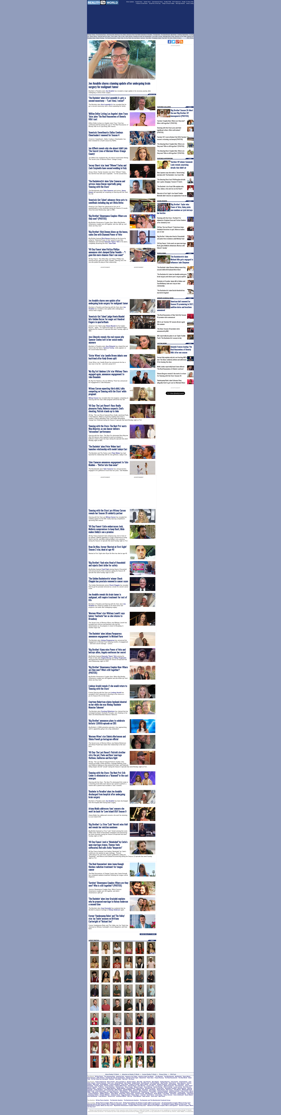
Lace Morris (189, 1092)
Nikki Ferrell (90, 1091)
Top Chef (164, 38)
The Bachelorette (165, 34)
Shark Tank (120, 38)
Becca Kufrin (111, 1081)
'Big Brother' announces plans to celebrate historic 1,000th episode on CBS (107, 722)
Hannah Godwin (109, 1085)
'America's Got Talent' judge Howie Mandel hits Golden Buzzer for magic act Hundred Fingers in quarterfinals (106, 319)
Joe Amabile (110, 91)
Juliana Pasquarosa (107, 640)
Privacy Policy (163, 1074)
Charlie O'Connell (134, 1084)
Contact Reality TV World (149, 1074)
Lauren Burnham (110, 1087)
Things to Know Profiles (168, 3)
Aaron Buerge (172, 1084)
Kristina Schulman (163, 1091)
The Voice (170, 38)
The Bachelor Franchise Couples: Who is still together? (144, 1104)
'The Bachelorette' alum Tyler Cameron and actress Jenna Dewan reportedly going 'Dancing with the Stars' (107, 184)
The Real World (182, 1077)
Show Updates (130, 1)
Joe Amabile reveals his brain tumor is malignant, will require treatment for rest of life (108, 597)
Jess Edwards (110, 346)
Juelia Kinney (145, 1092)
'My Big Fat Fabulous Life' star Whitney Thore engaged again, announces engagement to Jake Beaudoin (108, 374)
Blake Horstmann (169, 1085)
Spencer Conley (108, 348)
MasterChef (190, 36)
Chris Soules (174, 1081)
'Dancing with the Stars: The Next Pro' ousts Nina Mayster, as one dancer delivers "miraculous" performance (108, 429)
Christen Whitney (105, 1095)
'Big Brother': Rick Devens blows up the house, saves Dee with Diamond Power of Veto (108, 233)
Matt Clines (162, 1096)
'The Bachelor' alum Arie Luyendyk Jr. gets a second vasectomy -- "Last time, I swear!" (107, 99)
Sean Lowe (110, 1083)
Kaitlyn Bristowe (165, 1081)
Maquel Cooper (138, 1087)
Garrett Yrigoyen (92, 1087)
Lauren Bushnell (108, 1089)
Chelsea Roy (160, 1088)
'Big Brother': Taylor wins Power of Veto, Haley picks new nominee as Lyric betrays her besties (175, 208)
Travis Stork (124, 1084)
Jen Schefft (152, 1084)
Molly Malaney (124, 1091)
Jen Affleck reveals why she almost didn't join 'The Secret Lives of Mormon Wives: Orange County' (108, 151)
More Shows (190, 38)
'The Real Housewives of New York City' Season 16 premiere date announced (171, 316)
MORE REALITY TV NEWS (148, 934)
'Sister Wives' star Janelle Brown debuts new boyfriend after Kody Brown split (108, 357)
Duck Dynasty (91, 1077)
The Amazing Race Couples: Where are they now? (176, 1102)
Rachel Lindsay (131, 1081)
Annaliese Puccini (150, 1088)
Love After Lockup (157, 36)
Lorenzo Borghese (114, 1084)
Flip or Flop (121, 36)
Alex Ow (129, 1096)
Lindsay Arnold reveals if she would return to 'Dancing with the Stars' (108, 687)
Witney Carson (93, 398)
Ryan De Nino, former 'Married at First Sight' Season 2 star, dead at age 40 (108, 548)
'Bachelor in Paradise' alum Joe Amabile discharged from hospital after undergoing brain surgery (107, 794)
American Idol (110, 34)
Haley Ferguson (114, 1092)
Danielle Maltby (127, 1089)
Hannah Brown (132, 1085)
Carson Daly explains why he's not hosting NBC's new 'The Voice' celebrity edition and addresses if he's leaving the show (172, 359)
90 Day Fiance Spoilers (102, 1100)
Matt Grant (96, 1084)
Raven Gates (130, 1093)
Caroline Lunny (101, 1088)
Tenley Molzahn (133, 1091)
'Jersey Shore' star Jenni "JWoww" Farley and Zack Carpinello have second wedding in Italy (108, 167)
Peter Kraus (169, 1089)
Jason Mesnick (181, 1083)
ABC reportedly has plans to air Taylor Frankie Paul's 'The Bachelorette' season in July (171, 337)
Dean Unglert (152, 1091)
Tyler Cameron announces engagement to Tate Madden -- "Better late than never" (108, 463)
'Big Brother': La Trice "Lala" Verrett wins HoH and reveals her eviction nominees (108, 826)
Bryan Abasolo (182, 1088)
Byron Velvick (144, 1084)
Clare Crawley (184, 1091)
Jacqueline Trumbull (171, 1088)
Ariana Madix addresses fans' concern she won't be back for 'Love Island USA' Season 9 (107, 810)
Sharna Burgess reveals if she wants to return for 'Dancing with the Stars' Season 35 (171, 374)
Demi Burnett (141, 1085)
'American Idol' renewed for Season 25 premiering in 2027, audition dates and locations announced (175, 305)
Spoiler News (147, 1)
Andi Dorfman (183, 1081)
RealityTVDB (167, 1)
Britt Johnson (187, 1087)
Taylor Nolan (114, 1093)
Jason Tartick (188, 1085)
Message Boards (180, 3)
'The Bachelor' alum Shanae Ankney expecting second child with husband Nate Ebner (171, 268)
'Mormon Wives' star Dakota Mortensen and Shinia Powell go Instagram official (107, 738)
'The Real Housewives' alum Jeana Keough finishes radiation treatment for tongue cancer (106, 867)
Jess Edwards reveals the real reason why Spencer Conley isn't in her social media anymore (106, 339)
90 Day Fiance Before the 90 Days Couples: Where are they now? (141, 1102)
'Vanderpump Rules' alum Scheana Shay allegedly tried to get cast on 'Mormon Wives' (171, 381)
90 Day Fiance (91, 34)
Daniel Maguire (181, 1093)
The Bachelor (156, 34)
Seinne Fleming (157, 1087)
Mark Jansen (146, 1096)
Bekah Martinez (111, 1088)
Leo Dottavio (159, 1085)
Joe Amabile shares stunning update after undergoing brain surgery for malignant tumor (119, 84)
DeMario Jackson (105, 1093)
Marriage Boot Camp (168, 36)
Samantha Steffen (163, 1092)
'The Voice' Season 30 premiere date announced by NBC (168, 330)
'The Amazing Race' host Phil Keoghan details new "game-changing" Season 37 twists (171, 180)
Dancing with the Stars (104, 36)
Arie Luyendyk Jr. (107, 104)
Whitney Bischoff (187, 1089)
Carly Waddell (137, 1089)
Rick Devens (106, 238)
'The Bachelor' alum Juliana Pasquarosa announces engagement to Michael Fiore (106, 635)
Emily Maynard (119, 1083)
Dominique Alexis (93, 1095)
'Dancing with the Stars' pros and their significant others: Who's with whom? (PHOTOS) (169, 130)
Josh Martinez (137, 1096)
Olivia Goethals (167, 1087)
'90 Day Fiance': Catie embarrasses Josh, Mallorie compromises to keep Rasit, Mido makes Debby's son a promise (106, 529)
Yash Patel (112, 243)
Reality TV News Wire (188, 1)
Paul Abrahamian (92, 1096)
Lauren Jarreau (177, 1087)
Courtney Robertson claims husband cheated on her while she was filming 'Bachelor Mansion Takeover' (108, 704)
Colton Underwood (100, 1081)
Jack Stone (173, 1093)
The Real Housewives (111, 38)
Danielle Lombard (174, 1091)
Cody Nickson (102, 1096)
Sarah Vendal (157, 1093)
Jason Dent (154, 1096)
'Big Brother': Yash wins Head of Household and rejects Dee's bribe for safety (107, 564)
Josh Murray (177, 1089)
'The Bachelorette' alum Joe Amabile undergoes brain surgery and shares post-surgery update (172, 275)
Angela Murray (106, 658)
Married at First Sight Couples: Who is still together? (162, 1105)
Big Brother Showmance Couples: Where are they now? (130, 1105)
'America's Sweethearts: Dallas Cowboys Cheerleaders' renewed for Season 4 (106, 134)
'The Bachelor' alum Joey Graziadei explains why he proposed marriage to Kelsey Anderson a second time (108, 901)
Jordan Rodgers (98, 1089)
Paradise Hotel (91, 38)
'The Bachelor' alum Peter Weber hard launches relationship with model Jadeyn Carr (108, 448)
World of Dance (177, 38)
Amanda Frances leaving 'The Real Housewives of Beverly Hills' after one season (181, 349)
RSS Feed (173, 1074)
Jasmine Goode (139, 1093)
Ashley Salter (173, 1092)
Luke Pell (143, 1095)
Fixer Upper (114, 36)
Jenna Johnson (167, 1095)
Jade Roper (152, 1089)
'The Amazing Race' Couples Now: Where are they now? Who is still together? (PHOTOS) (170, 145)
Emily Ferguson (104, 1092)
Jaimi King (190, 1093)
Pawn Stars (150, 1077)
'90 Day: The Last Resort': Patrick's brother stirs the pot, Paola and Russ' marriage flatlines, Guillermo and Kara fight (107, 755)
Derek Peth (122, 1093)
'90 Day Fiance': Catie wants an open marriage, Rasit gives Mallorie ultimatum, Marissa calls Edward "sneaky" (171, 245)
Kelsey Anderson (114, 910)
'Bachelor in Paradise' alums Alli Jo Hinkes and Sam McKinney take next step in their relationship (171, 283)
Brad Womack (145, 1083)
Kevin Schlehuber (179, 1095)
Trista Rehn (180, 1084)
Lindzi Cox (153, 1092)
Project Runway (100, 38)
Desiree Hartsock (101, 1083)
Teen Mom (148, 38)
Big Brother (174, 34)
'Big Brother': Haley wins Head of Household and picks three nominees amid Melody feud (170, 237)
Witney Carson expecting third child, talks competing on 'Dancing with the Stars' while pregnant (107, 391)
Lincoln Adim (150, 1085)
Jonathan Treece (115, 1095)
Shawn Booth (161, 1089)
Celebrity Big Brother (182, 34)
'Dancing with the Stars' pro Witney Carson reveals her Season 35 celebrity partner (107, 512)
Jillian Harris (172, 1083)
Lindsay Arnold (116, 692)
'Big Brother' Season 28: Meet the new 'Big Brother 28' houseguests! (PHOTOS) (182, 113)
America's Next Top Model (134, 34)
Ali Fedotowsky (154, 1083)
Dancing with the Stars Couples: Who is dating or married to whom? (107, 1104)
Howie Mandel (111, 326)
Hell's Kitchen (129, 36)
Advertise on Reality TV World (130, 1074)
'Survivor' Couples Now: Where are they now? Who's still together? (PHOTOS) (171, 122)
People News (138, 1)
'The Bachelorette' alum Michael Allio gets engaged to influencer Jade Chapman (182, 259)
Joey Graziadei (106, 908)
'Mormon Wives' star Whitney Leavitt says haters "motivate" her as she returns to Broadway (107, 616)
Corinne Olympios (93, 1093)
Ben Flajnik (127, 1083)
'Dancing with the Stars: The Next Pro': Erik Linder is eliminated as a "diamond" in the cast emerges (108, 775)
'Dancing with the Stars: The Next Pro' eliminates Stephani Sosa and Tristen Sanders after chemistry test (171, 220)
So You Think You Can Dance (132, 38)
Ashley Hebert (136, 1083)
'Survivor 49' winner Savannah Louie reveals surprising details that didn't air (182, 164)
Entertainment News (157, 1)
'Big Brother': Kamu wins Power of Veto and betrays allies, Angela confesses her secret (107, 651)
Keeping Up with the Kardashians (142, 36)
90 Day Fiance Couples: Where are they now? (109, 1102)
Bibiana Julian (91, 1088)
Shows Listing (190, 3)
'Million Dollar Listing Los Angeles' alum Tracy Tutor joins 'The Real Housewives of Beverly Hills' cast (108, 116)
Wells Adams (118, 1089)
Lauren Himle (181, 1092)
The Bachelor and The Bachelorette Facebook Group (155, 1100)
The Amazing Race (101, 34)
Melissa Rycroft (143, 1091)
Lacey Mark (165, 1093)
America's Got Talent (120, 34)
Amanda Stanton (125, 1092)
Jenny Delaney (148, 1087)
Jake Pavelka (164, 1083)
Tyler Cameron (108, 190)
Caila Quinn (95, 1092)
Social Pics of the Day (155, 3)
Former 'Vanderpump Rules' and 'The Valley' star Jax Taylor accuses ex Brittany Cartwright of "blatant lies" (107, 918)
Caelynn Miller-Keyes (121, 1085)
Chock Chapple (114, 585)
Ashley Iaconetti (135, 1092)
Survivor (142, 38)
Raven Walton (189, 1095)
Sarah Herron (150, 1095)
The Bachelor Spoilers (116, 1100)
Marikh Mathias (121, 1088)
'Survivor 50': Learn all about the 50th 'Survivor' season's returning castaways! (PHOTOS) (172, 138)
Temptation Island (156, 38)
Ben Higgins (155, 1081)
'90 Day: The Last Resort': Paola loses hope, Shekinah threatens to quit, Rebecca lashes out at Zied (171, 229)
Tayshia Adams (98, 1085)
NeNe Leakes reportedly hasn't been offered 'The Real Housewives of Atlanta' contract (170, 367)
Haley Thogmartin (120, 658)
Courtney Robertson (108, 711)
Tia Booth (101, 1087)
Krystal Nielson (131, 1088)
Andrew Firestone (162, 1084)
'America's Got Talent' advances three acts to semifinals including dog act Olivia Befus (108, 201)
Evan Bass (145, 1089)
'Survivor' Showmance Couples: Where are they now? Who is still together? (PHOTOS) (108, 884)
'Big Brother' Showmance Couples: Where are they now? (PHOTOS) (108, 217)
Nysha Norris (140, 1088)
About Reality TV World (112, 1074)
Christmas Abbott (121, 1096)
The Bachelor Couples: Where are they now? (174, 1104)
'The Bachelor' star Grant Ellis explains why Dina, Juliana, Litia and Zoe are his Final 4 (170, 187)
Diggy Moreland (125, 1095)
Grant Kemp (158, 1095)
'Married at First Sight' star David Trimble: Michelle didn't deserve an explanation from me (171, 194)
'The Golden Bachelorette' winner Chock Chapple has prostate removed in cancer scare (108, 580)
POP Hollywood (176, 1)
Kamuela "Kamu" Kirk (112, 242)
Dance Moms (93, 36)
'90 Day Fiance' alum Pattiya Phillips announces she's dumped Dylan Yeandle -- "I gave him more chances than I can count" (107, 252)
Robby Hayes (135, 1095)
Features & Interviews (142, 3)
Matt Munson (149, 1093)
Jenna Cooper (129, 1087)
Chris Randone (179, 1085)
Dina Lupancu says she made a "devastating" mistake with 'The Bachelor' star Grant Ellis (171, 173)
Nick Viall (139, 1081)
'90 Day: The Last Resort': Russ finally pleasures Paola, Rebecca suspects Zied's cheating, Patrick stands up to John (106, 408)
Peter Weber (116, 453)
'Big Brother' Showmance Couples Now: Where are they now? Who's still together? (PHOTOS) (108, 670)
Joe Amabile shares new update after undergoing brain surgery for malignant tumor (108, 302)
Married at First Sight (180, 36)
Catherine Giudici (100, 1091)
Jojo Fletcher (147, 1081)
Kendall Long (120, 1087)
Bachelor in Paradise (146, 34)
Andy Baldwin (104, 1084)
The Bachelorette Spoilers (131, 1100)
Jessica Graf (111, 1096)
